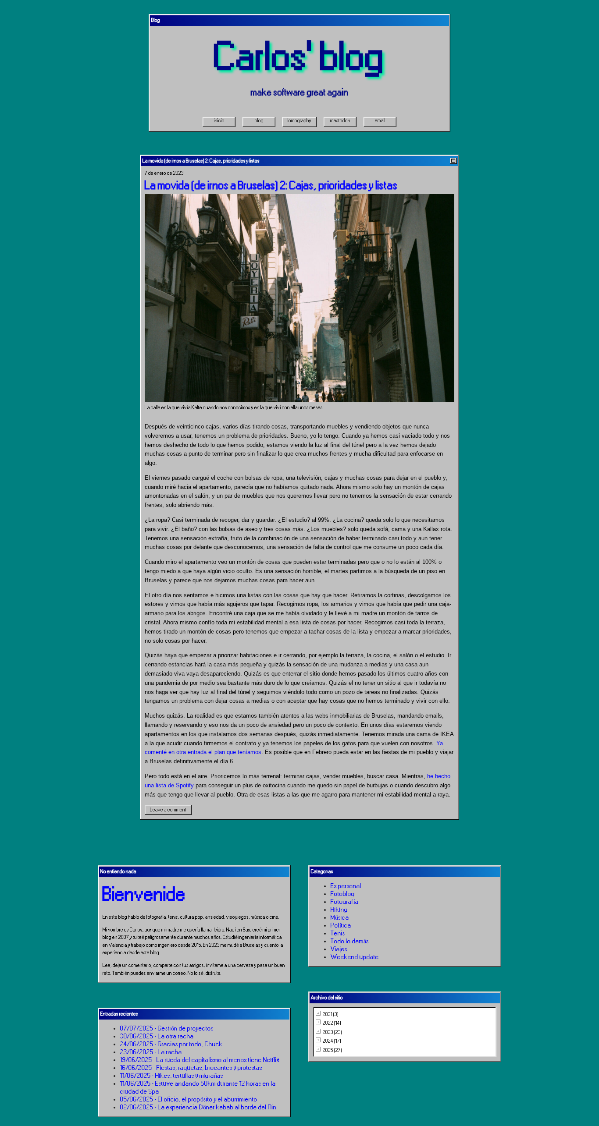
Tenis (338, 933)
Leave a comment (168, 809)
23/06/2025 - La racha (151, 1051)
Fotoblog (343, 893)
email (380, 120)
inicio (219, 120)
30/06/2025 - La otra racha (157, 1036)
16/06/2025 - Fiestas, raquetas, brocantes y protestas (191, 1067)
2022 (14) (332, 1023)
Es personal (346, 885)
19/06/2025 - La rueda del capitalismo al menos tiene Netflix (199, 1059)
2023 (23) (332, 1032)
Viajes (339, 948)
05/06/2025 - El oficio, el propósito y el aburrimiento (188, 1099)
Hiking (339, 909)
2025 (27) (332, 1050)
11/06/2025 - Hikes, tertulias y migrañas (171, 1075)
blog (259, 120)
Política (341, 925)
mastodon (340, 120)
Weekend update (355, 956)
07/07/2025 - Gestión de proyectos (167, 1028)
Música (340, 917)
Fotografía (345, 901)
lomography (299, 120)
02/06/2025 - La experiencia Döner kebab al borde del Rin (198, 1107)
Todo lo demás (350, 941)
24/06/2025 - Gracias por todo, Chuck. (172, 1044)
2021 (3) (331, 1014)
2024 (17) (332, 1041)
